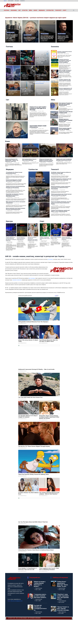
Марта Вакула (33, 181)
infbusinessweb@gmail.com (16, 600)
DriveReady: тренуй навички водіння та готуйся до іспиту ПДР (61, 173)
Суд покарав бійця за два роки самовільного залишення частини (39, 211)
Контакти (22, 0)
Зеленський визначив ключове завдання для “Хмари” (41, 75)
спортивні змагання (16, 280)
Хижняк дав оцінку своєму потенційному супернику (67, 238)
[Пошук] (73, 10)
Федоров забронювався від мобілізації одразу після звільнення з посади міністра (37, 179)
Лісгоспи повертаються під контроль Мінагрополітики (65, 89)
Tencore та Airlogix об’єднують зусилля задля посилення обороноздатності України (61, 202)
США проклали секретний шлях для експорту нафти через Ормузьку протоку (47, 37)
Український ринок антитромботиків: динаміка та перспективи (15, 187)
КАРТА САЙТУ (10, 0)
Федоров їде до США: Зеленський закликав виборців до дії (63, 37)
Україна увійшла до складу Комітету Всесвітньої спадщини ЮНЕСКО (11, 239)
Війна (30, 10)
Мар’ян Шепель (62, 106)
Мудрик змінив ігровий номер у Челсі (56, 238)
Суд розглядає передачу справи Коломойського (29, 38)
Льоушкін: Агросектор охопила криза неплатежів (64, 52)
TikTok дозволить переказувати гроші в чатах (27, 60)
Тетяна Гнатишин (11, 39)
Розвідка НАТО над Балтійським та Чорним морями (66, 112)
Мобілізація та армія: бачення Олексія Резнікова (41, 91)
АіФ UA (5, 0)
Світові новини (10, 32)
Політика (6, 10)
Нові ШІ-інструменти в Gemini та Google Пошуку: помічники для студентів (61, 179)
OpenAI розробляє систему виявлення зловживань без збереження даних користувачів (60, 187)
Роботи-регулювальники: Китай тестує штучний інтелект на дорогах (61, 195)
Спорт (64, 10)
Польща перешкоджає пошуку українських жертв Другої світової (12, 91)
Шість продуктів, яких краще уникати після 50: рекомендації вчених (15, 209)
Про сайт (17, 0)
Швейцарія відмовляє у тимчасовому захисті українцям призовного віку (65, 120)
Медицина (42, 10)
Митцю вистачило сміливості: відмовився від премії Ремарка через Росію (33, 239)
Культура (24, 10)
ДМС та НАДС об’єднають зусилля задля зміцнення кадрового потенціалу (65, 71)
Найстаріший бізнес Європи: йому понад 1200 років (29, 160)
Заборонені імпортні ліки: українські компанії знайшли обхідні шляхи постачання (46, 160)
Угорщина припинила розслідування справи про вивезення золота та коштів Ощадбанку (65, 61)
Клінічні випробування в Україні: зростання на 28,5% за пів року (14, 180)
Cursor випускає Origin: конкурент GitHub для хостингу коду (12, 75)
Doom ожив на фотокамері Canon (11, 61)
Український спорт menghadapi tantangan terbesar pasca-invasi (64, 160)
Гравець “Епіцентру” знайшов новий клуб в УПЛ (45, 238)
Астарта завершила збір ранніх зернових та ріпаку (65, 80)
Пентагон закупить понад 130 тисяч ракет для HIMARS (65, 129)
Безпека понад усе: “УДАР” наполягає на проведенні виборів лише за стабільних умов (27, 90)
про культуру (32, 278)
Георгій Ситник (11, 62)
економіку (50, 259)
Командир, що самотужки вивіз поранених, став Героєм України (38, 195)
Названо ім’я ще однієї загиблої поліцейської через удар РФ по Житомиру (12, 36)
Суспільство (50, 10)
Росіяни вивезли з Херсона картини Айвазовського (21, 238)
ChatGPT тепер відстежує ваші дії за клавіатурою (26, 75)
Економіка (14, 10)
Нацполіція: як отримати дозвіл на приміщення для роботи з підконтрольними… (14, 195)
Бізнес (35, 10)
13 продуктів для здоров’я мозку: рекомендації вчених (14, 173)
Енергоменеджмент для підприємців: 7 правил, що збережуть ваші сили (11, 160)
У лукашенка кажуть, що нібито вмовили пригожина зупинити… (40, 596)
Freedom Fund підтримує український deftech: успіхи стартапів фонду (60, 211)
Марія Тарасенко (44, 240)
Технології (58, 10)
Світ (19, 10)
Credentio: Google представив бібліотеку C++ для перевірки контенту (41, 60)
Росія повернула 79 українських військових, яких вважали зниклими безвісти (65, 104)
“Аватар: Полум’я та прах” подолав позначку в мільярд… (63, 608)
